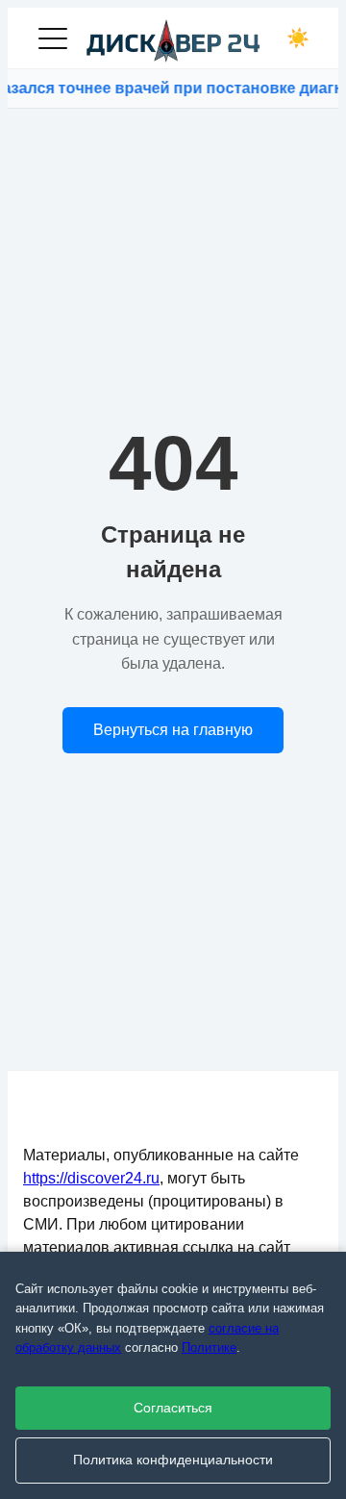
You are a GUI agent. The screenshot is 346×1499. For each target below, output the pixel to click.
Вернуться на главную (173, 730)
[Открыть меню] (52, 38)
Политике (209, 1347)
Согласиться (173, 1408)
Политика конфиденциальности (173, 1460)
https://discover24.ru (91, 1178)
